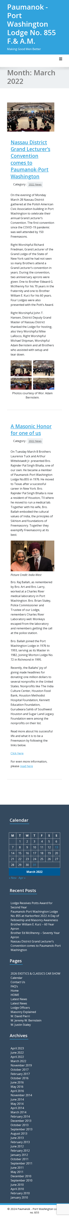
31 (34, 865)
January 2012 (19, 1155)
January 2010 (19, 1197)
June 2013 (17, 1138)
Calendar (16, 978)
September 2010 (21, 1180)
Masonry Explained (23, 1012)
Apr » (22, 878)
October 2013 (19, 1125)
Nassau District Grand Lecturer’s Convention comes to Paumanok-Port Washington (30, 159)
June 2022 (17, 1053)
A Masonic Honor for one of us (31, 429)
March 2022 (18, 1061)
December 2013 (21, 1121)
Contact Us (18, 982)
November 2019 (21, 1065)
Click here (17, 753)
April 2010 (17, 1189)
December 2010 (21, 1176)
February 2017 (20, 1074)
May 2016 (17, 1087)
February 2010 (20, 1193)
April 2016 (17, 1091)
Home (15, 991)
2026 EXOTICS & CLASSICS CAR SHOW (35, 973)
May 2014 (17, 1104)
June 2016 (17, 1082)
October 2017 (19, 1070)
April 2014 (17, 1108)
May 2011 (17, 1172)
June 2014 (17, 1099)
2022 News (35, 184)
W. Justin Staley (21, 1025)
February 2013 (20, 1142)
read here (26, 766)
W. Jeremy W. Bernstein (26, 1020)
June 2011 (17, 1168)
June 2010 (17, 1185)
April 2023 (17, 1048)
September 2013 (21, 1129)
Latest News (19, 999)
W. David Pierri (20, 1016)
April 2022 (17, 1057)
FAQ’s (14, 986)
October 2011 (19, 1159)
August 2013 (19, 1133)
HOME (15, 995)
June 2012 (17, 1146)
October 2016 (19, 1078)
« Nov (12, 878)
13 (56, 847)
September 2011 (21, 1163)
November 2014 (21, 1095)
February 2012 (20, 1151)
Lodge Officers (20, 1008)
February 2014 (20, 1116)
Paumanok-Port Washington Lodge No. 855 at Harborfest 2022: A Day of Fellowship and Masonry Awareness (35, 916)
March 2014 (18, 1112)
